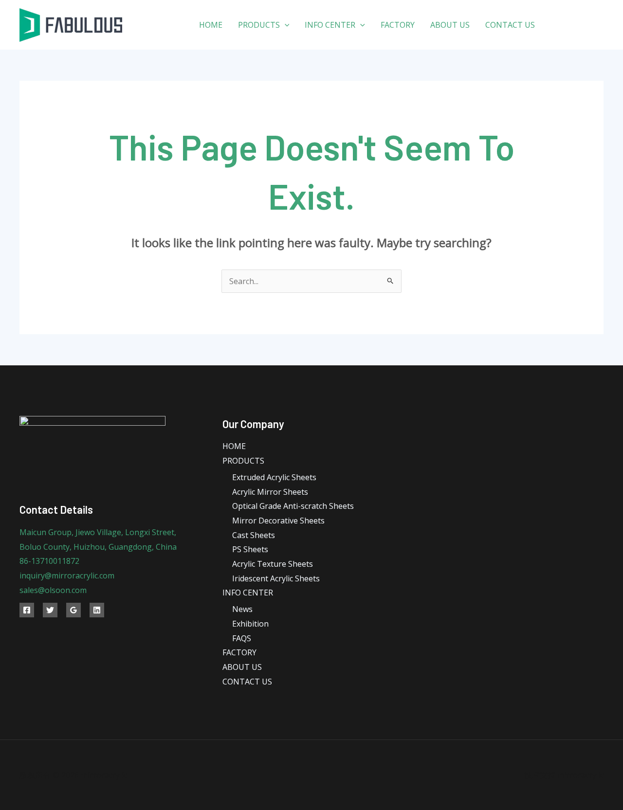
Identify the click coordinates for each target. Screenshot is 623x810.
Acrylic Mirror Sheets (270, 491)
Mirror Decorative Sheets (278, 520)
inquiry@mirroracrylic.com (66, 575)
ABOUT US (450, 24)
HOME (210, 24)
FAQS (241, 638)
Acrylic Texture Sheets (272, 563)
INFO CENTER (330, 24)
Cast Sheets (253, 535)
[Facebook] (556, 25)
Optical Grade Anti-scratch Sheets (293, 506)
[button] (285, 24)
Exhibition (250, 623)
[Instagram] (600, 25)
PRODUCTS (259, 24)
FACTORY (398, 24)
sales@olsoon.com (53, 590)
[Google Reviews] (73, 610)
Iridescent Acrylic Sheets (276, 578)
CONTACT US (510, 24)
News (242, 609)
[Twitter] (578, 25)
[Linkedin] (97, 610)
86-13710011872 (49, 561)
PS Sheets (250, 549)
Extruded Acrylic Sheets (274, 477)
